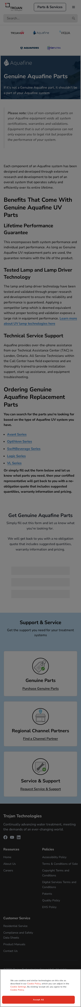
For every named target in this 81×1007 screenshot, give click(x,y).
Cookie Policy (34, 983)
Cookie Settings (18, 986)
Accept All (38, 999)
